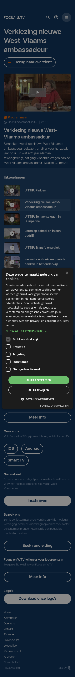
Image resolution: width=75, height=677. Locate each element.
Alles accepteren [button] (39, 380)
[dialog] (37, 338)
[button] (37, 331)
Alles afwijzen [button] (38, 390)
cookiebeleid (53, 321)
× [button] (66, 272)
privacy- (35, 321)
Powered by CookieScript (54, 405)
